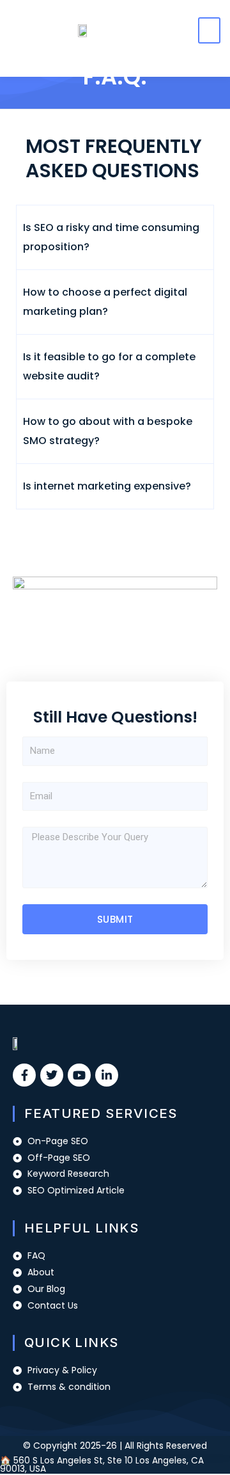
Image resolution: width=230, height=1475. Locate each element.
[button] (209, 30)
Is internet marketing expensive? (107, 486)
